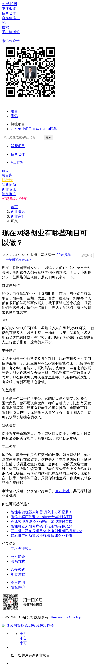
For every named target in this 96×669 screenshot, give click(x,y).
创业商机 (18, 216)
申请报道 (9, 8)
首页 (5, 171)
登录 (5, 22)
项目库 (7, 175)
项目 (14, 111)
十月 (23, 634)
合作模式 (18, 569)
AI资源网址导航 (14, 199)
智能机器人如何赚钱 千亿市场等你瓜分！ (43, 526)
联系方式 (18, 561)
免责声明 (18, 582)
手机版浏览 (11, 32)
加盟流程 (18, 574)
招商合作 (9, 13)
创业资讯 (9, 189)
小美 (23, 638)
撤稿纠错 (86, 255)
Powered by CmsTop (66, 617)
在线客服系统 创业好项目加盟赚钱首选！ (43, 521)
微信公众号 (11, 41)
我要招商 (9, 185)
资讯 (14, 116)
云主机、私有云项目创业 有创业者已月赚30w (46, 531)
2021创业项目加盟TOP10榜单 (34, 129)
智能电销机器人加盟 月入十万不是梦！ (41, 512)
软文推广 (9, 194)
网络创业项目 (21, 548)
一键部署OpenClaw (18, 259)
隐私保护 (18, 587)
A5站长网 (9, 4)
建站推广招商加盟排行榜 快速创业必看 (41, 535)
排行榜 (7, 180)
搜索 (5, 27)
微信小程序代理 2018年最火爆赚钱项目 (41, 517)
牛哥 (23, 643)
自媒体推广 (11, 18)
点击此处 (62, 491)
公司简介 (18, 557)
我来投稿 (64, 255)
